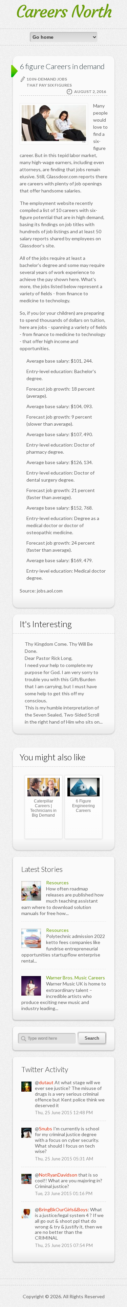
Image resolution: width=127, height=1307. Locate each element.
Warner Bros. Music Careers (75, 977)
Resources (57, 882)
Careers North (63, 11)
